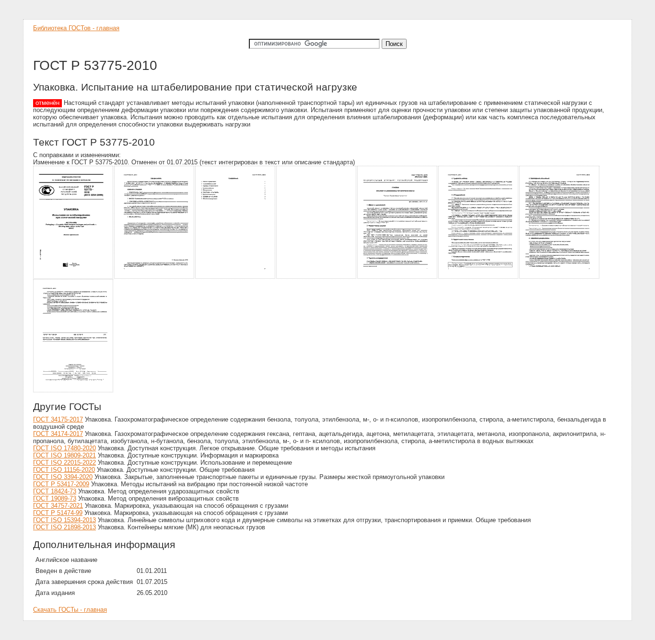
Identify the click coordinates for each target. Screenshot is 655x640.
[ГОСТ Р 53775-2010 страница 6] (478, 277)
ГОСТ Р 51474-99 (57, 512)
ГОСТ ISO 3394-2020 (63, 476)
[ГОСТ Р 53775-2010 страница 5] (397, 277)
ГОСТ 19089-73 (54, 498)
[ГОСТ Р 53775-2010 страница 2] (154, 277)
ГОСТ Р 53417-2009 (61, 484)
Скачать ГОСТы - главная (70, 609)
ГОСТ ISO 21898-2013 (64, 527)
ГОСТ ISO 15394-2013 (64, 520)
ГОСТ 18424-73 (54, 491)
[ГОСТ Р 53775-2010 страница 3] (235, 277)
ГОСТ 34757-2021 (58, 505)
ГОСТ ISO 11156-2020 (64, 469)
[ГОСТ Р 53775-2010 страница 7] (559, 277)
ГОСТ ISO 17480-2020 (64, 448)
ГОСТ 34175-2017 (58, 419)
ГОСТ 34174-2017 (58, 433)
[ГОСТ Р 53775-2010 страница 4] (316, 277)
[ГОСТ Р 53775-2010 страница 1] (73, 277)
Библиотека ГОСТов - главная (76, 28)
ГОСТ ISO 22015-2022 (64, 462)
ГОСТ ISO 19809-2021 (64, 455)
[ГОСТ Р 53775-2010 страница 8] (73, 390)
